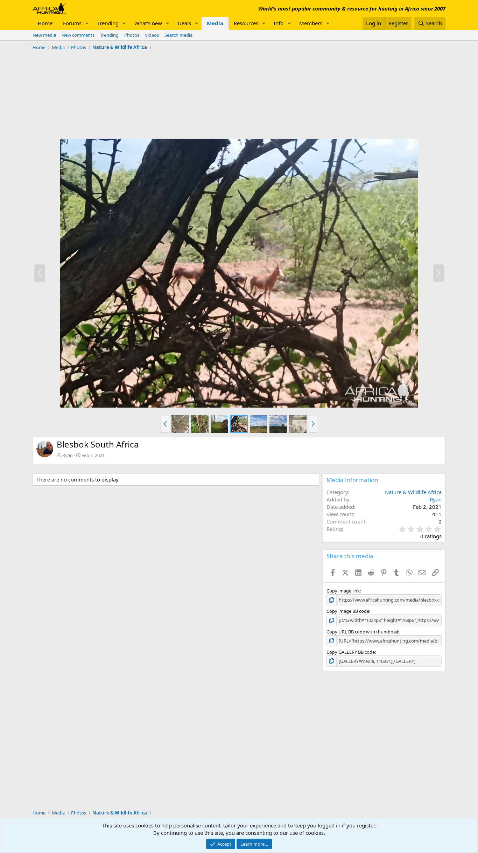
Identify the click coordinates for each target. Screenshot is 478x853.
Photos (131, 35)
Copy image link (343, 591)
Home (45, 23)
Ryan (67, 455)
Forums (72, 23)
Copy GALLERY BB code (350, 652)
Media (215, 23)
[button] (87, 23)
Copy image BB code (347, 611)
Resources (246, 23)
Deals (184, 23)
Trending (108, 23)
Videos (152, 35)
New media (44, 35)
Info (278, 23)
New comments (78, 35)
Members (310, 23)
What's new (148, 23)
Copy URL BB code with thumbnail (362, 632)
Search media (178, 35)
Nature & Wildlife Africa (413, 491)
